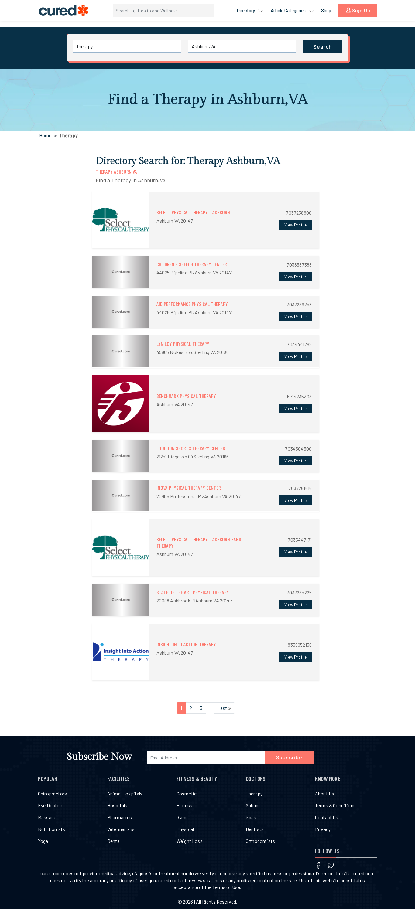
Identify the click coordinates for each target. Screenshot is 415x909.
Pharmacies (119, 817)
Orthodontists (260, 841)
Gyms (182, 817)
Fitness (184, 805)
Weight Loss (190, 841)
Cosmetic (187, 793)
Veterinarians (121, 829)
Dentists (255, 829)
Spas (251, 817)
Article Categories (289, 10)
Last (223, 708)
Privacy (323, 829)
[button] (206, 220)
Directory (246, 10)
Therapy (254, 793)
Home (45, 135)
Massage (47, 817)
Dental (114, 841)
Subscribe (289, 757)
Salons (253, 805)
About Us (324, 793)
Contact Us (326, 817)
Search (322, 46)
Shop (326, 10)
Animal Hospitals (125, 793)
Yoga (43, 841)
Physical (185, 829)
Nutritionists (51, 829)
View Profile (295, 224)
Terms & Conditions (335, 805)
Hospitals (117, 805)
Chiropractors (52, 793)
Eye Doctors (51, 805)
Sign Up (360, 10)
